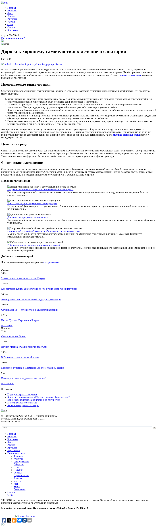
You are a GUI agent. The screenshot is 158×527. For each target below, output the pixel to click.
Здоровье (18, 456)
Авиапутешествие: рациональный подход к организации (31, 299)
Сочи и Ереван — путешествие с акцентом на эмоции (29, 309)
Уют (16, 483)
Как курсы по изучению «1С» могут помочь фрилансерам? (38, 397)
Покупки (18, 470)
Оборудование (21, 461)
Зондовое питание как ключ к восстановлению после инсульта (40, 189)
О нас (10, 24)
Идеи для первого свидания (22, 394)
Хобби (17, 486)
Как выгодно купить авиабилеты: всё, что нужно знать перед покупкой (39, 288)
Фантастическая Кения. (13, 336)
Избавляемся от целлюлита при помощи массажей (33, 245)
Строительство (21, 475)
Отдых (17, 467)
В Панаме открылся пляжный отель (20, 357)
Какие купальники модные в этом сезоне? (23, 378)
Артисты (12, 19)
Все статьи (6, 325)
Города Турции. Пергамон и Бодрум (20, 320)
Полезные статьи (16, 453)
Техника (18, 478)
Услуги (11, 21)
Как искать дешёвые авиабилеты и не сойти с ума (33, 400)
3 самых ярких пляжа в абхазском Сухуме (23, 278)
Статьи (11, 27)
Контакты (12, 30)
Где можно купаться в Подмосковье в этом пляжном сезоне (32, 367)
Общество (19, 464)
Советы (18, 472)
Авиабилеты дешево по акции (23, 405)
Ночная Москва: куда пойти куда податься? (24, 346)
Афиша (11, 16)
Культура (18, 458)
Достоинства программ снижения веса (27, 217)
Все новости (7, 383)
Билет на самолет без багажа (22, 402)
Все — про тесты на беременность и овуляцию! (32, 203)
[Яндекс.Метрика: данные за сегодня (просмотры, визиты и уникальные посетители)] (25, 516)
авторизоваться (51, 262)
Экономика (19, 489)
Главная (11, 7)
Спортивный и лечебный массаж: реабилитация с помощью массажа (43, 231)
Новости (12, 10)
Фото (10, 13)
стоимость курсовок (130, 75)
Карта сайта (13, 450)
